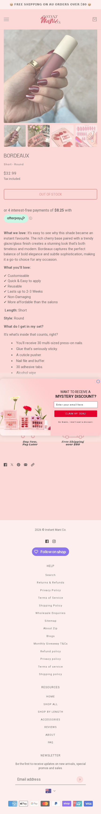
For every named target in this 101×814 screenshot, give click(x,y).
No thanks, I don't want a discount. (75, 422)
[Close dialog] (98, 381)
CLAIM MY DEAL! (75, 413)
